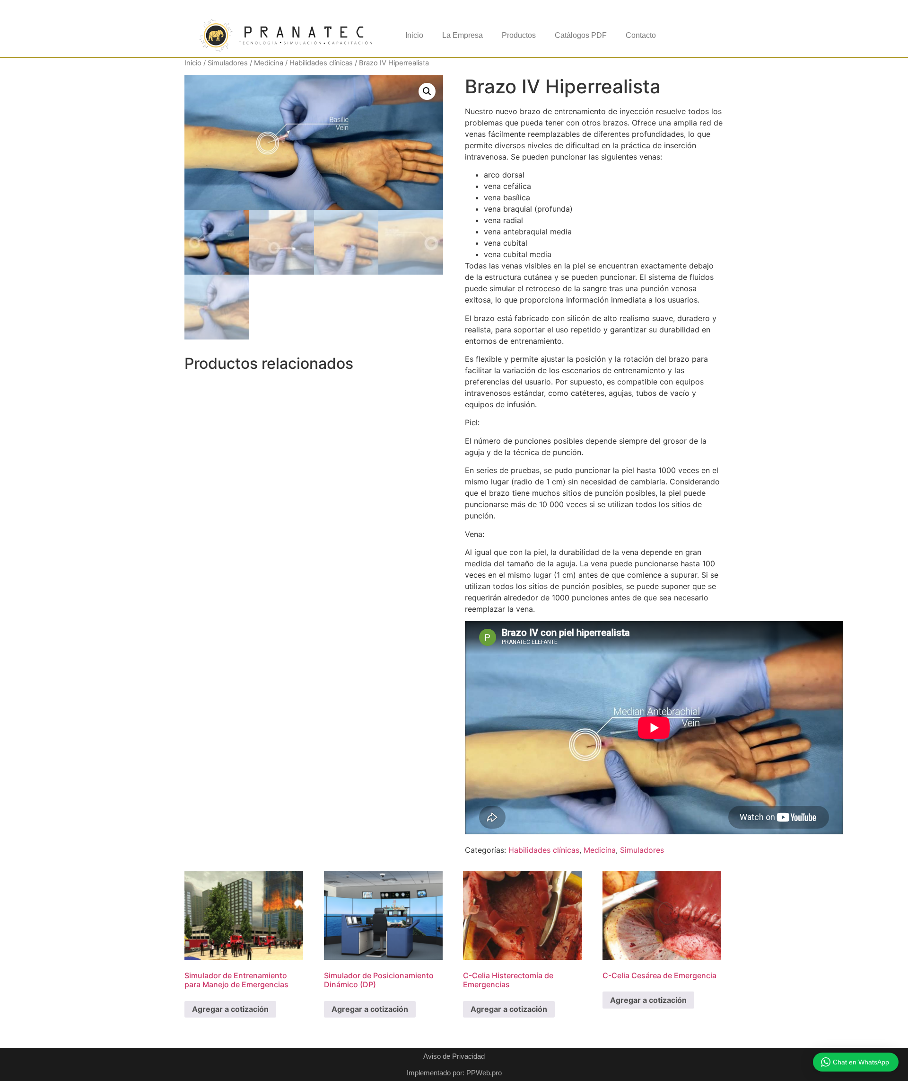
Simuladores (228, 63)
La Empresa (462, 35)
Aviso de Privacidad (454, 1056)
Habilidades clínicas (321, 63)
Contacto (641, 35)
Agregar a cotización (230, 1009)
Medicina (268, 63)
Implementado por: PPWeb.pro (454, 1073)
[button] (427, 91)
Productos (519, 35)
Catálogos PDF (581, 35)
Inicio (414, 35)
